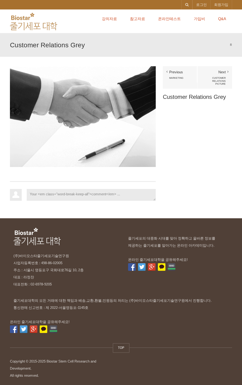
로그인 (201, 5)
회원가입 (221, 5)
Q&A (222, 19)
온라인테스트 (169, 19)
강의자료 (109, 19)
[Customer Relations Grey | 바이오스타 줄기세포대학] (33, 21)
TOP (121, 348)
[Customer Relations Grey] (83, 116)
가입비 (199, 19)
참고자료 (137, 19)
